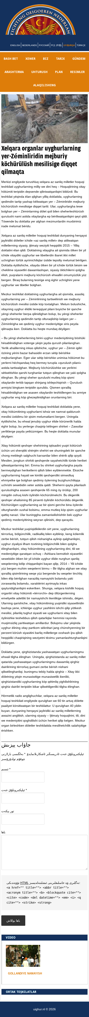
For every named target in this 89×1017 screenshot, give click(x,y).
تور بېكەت (7, 816)
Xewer (30, 64)
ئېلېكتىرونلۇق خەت (14, 795)
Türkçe (81, 50)
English (15, 50)
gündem (78, 64)
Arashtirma (14, 77)
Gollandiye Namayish (25, 978)
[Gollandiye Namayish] (23, 970)
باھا (3, 837)
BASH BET (11, 64)
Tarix (60, 64)
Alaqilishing (44, 90)
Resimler (77, 77)
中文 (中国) (56, 50)
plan (59, 77)
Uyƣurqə (69, 50)
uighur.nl (47, 22)
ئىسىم (5, 774)
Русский (44, 50)
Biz (45, 64)
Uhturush (39, 77)
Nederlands (29, 50)
